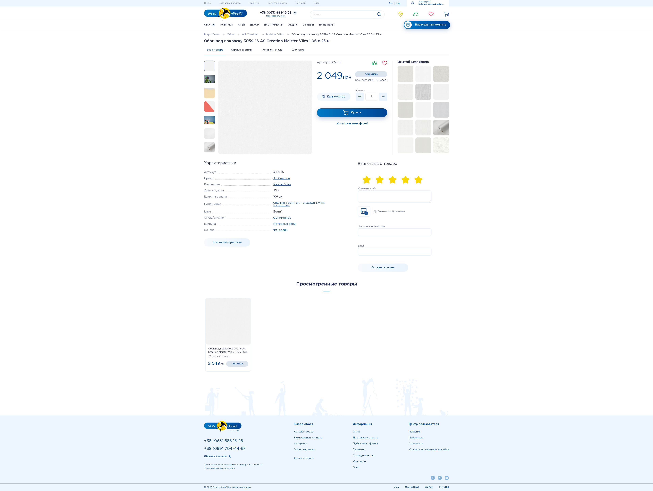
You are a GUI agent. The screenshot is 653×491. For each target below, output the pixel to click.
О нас (207, 3)
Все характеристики (227, 242)
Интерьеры (326, 25)
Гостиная (292, 203)
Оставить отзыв (272, 50)
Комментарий (367, 188)
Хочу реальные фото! (352, 123)
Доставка (298, 50)
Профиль (415, 432)
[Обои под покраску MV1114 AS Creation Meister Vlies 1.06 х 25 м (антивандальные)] (440, 128)
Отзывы (308, 25)
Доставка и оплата (230, 3)
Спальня (279, 203)
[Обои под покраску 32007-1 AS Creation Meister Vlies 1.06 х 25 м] (422, 128)
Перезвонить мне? (276, 16)
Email (361, 246)
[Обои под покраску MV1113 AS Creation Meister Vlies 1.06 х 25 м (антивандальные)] (404, 111)
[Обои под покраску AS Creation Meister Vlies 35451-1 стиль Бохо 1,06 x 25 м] (404, 128)
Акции (292, 25)
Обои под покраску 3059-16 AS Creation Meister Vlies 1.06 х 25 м (227, 350)
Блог (316, 3)
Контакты (300, 3)
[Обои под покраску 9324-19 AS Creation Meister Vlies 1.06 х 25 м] (422, 111)
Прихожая (307, 203)
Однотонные (282, 218)
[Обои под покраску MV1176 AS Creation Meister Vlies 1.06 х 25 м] (404, 75)
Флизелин (280, 230)
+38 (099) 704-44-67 (225, 449)
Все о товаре (215, 50)
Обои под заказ (304, 449)
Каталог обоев (304, 432)
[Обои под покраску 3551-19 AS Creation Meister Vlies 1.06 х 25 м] (404, 93)
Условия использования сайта (429, 449)
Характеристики (241, 50)
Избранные (416, 438)
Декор (254, 25)
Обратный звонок (215, 456)
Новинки (226, 25)
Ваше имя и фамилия (371, 226)
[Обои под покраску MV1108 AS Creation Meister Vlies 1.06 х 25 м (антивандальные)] (422, 146)
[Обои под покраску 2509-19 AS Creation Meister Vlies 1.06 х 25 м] (422, 93)
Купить (356, 112)
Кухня (320, 203)
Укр (398, 3)
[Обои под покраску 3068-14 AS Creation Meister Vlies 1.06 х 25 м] (440, 93)
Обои (208, 25)
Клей (241, 25)
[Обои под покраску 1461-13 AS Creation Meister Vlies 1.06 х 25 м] (440, 75)
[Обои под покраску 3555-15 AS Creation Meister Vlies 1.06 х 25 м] (440, 146)
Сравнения (416, 444)
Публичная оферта (365, 444)
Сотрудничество (277, 3)
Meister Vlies (282, 184)
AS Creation (281, 178)
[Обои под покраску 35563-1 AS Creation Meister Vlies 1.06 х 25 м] (404, 146)
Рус (391, 3)
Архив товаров (304, 458)
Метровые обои (284, 224)
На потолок (281, 205)
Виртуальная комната (430, 24)
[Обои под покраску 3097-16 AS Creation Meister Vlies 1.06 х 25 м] (440, 111)
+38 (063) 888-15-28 (275, 12)
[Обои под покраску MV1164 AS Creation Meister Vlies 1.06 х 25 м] (422, 75)
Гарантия (254, 3)
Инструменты (273, 25)
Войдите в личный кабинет (431, 4)
